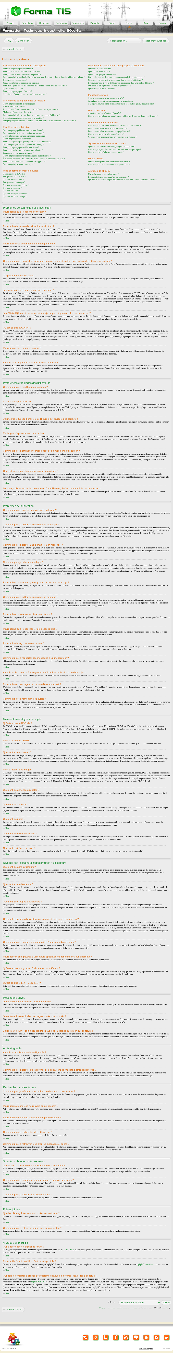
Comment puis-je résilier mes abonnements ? (106, 152)
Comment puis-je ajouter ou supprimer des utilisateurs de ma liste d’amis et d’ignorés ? (122, 116)
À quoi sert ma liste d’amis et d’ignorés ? (104, 113)
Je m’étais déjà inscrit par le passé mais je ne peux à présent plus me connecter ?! (35, 86)
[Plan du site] (85, 1337)
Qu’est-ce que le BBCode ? (14, 174)
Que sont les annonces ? (12, 188)
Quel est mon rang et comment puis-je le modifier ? (23, 118)
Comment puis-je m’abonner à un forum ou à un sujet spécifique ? (114, 149)
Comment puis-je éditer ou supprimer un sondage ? (23, 144)
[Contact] (162, 23)
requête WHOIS (37, 1282)
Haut (7, 221)
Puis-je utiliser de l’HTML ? (14, 176)
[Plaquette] (95, 23)
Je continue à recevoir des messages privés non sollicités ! (111, 101)
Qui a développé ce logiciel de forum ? (103, 174)
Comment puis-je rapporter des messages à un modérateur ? (27, 156)
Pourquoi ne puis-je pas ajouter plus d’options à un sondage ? (27, 141)
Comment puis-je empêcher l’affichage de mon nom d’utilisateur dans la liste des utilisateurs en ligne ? (43, 77)
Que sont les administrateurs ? (100, 69)
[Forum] (128, 23)
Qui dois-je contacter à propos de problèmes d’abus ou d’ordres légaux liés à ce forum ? (123, 179)
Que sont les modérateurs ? (99, 71)
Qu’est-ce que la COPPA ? (13, 88)
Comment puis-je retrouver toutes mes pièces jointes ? (109, 164)
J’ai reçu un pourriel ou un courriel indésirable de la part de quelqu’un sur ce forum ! (122, 104)
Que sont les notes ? (11, 191)
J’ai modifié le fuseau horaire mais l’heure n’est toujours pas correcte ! (31, 109)
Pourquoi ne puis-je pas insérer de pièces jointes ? (23, 150)
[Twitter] (106, 1337)
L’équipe (102, 1308)
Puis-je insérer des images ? (14, 182)
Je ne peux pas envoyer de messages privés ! (106, 98)
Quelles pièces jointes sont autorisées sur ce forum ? (109, 162)
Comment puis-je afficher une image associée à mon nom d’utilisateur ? (31, 115)
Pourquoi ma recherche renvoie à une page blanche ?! (109, 131)
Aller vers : (112, 1302)
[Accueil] (10, 23)
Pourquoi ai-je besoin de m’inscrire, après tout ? (22, 71)
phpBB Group (68, 1250)
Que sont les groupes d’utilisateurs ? (102, 74)
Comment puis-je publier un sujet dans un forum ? (23, 130)
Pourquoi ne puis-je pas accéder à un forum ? (21, 147)
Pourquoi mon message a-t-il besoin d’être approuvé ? (24, 161)
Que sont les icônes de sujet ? (15, 196)
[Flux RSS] (126, 1337)
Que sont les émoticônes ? (13, 179)
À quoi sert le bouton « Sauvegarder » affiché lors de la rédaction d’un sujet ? (34, 158)
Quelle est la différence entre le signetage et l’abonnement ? (111, 146)
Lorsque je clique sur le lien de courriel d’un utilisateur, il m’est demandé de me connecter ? (39, 121)
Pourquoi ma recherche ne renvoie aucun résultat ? (108, 128)
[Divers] (111, 23)
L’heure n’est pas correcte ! (14, 106)
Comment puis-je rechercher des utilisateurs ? (106, 134)
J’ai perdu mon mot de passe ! (15, 80)
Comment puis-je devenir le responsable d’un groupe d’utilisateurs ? (115, 80)
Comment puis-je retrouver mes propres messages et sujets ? (112, 137)
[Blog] (145, 23)
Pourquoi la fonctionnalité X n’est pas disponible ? (108, 177)
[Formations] (27, 23)
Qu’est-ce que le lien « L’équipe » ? (102, 88)
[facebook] (116, 1337)
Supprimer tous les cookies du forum (122, 1308)
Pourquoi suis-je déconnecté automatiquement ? (22, 74)
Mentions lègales (146, 1348)
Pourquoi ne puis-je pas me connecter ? (18, 69)
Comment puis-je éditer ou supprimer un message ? (23, 133)
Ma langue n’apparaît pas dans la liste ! (18, 112)
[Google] (96, 1337)
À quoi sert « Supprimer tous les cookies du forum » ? (24, 94)
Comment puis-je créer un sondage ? (17, 139)
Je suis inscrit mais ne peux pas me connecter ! (21, 83)
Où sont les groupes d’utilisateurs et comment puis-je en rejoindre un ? (116, 77)
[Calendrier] (44, 23)
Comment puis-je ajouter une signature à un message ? (24, 136)
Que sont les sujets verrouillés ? (15, 193)
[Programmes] (78, 23)
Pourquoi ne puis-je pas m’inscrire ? (17, 91)
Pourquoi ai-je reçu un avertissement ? (18, 153)
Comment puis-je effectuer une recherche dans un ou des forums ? (114, 125)
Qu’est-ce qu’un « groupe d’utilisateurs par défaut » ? (109, 86)
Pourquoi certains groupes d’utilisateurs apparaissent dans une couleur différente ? (121, 83)
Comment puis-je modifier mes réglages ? (19, 104)
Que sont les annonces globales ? (16, 185)
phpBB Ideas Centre (146, 1264)
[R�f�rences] (61, 23)
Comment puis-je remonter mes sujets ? (18, 164)
